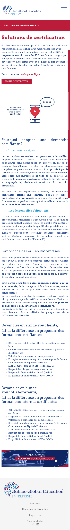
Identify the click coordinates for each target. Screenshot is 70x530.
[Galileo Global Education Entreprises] (28, 10)
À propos (35, 503)
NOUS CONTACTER (16, 81)
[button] (35, 25)
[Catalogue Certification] (35, 458)
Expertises (35, 515)
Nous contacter (35, 521)
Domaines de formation (35, 509)
